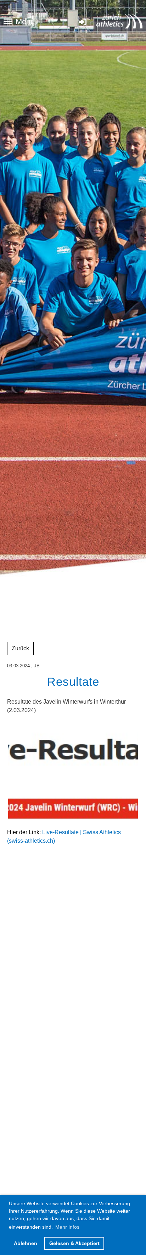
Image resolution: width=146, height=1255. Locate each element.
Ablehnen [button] (25, 1243)
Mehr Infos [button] (67, 1227)
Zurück (20, 648)
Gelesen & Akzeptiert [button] (74, 1243)
